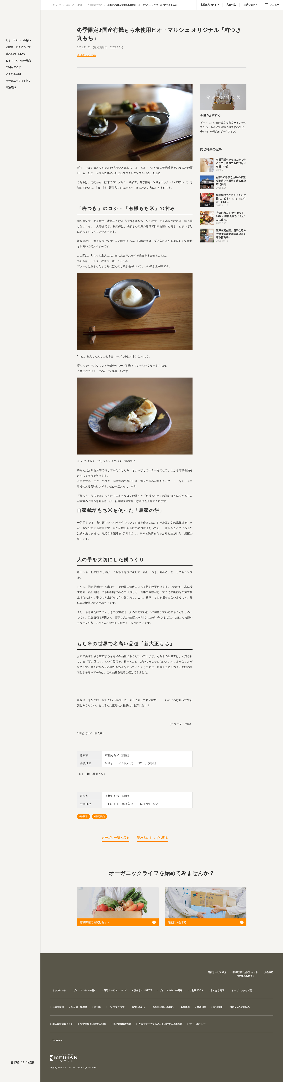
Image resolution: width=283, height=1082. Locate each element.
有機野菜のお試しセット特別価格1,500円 (245, 974)
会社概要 (185, 1007)
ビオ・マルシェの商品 (18, 60)
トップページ (54, 5)
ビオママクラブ (116, 1007)
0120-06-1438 (22, 1062)
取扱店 (97, 1007)
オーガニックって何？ (18, 80)
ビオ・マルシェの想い (18, 40)
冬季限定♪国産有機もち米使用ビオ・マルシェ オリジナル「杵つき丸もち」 (143, 5)
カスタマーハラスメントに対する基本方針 (160, 1024)
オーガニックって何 (241, 990)
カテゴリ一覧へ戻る (115, 838)
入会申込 (231, 4)
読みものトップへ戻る (152, 838)
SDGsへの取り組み (240, 1007)
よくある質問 (13, 74)
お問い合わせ (139, 1007)
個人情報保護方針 (122, 1024)
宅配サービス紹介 (217, 972)
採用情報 (218, 1007)
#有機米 (83, 816)
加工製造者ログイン (62, 1024)
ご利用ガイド (13, 67)
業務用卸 (11, 87)
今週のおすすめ (95, 5)
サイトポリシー (197, 1024)
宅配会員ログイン (209, 4)
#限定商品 (99, 816)
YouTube (57, 1040)
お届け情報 (58, 1007)
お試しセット (250, 4)
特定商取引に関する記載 (93, 1024)
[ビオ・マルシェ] (20, 18)
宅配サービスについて (18, 47)
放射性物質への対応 (163, 1007)
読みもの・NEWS (15, 53)
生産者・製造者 (79, 1007)
